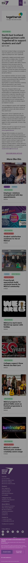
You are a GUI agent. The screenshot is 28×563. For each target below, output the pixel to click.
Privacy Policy (16, 561)
